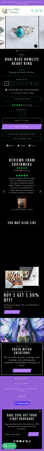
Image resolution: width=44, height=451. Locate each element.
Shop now (12, 312)
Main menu (21, 378)
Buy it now (21, 127)
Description (22, 99)
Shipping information (22, 134)
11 (37, 83)
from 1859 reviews (22, 170)
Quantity (22, 110)
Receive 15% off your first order (21, 390)
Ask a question (22, 139)
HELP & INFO (21, 384)
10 (31, 83)
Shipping (12, 72)
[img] (22, 168)
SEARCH (22, 396)
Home (21, 54)
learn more (22, 370)
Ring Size (22, 79)
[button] (4, 191)
